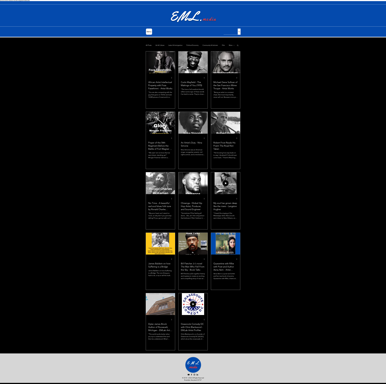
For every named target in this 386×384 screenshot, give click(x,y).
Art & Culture (160, 45)
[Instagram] (194, 375)
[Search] (239, 32)
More (230, 45)
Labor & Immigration (175, 45)
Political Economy (192, 45)
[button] (238, 45)
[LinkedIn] (197, 375)
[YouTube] (188, 375)
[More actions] (172, 78)
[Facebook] (191, 375)
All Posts (148, 45)
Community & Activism (210, 45)
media (209, 19)
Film (223, 45)
